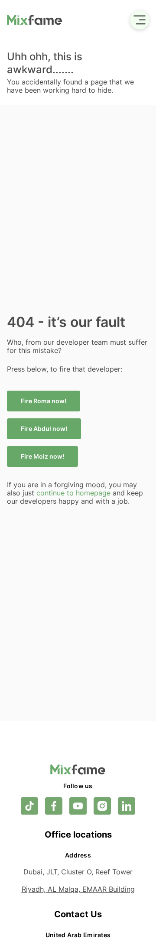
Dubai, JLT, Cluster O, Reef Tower (78, 871)
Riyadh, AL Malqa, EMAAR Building (78, 889)
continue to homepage (74, 493)
